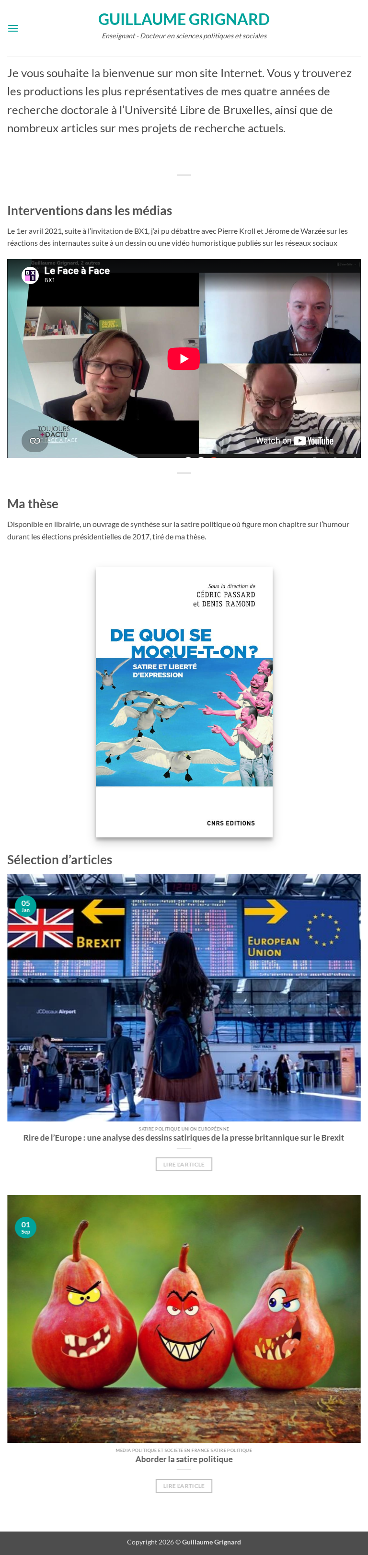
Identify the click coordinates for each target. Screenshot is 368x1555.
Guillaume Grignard (184, 19)
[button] (13, 28)
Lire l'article (184, 1164)
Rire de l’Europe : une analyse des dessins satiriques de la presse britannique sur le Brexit (184, 1138)
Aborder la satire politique (184, 1459)
